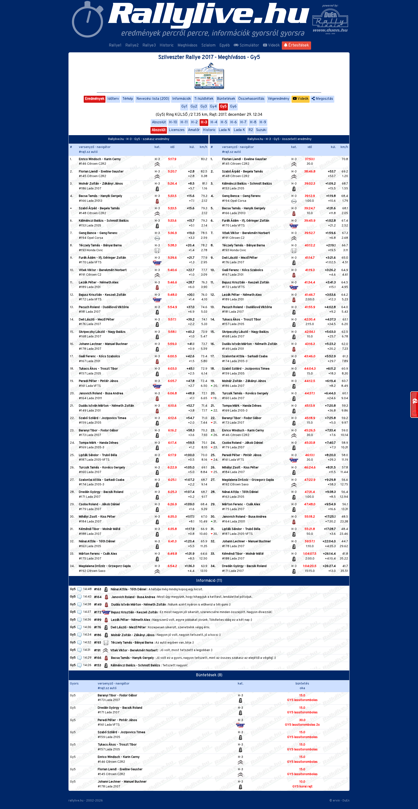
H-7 (243, 122)
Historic (167, 45)
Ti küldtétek (203, 99)
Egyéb (224, 45)
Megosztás (324, 99)
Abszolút (159, 122)
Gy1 (184, 106)
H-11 (184, 122)
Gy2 (194, 106)
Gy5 (223, 106)
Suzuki (261, 130)
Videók (273, 45)
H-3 (204, 122)
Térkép (127, 99)
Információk (181, 99)
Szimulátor (249, 45)
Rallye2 (132, 45)
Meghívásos (187, 45)
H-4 (213, 122)
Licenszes (177, 130)
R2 (250, 130)
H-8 (253, 122)
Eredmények (94, 99)
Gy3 (204, 106)
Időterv (113, 99)
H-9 (263, 122)
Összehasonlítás (251, 99)
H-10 (173, 122)
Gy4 (213, 106)
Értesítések (298, 45)
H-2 (194, 122)
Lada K (239, 130)
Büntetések (226, 99)
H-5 (224, 122)
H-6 (233, 122)
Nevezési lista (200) (152, 99)
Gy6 (233, 106)
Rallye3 (149, 45)
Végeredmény (278, 99)
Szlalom (208, 45)
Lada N (224, 130)
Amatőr (194, 130)
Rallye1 (115, 45)
